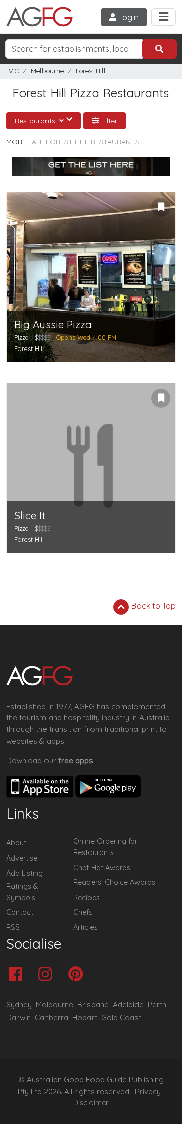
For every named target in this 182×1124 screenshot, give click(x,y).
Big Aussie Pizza (53, 324)
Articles (85, 927)
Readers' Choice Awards (114, 882)
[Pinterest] (78, 974)
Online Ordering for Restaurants (105, 847)
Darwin (18, 1017)
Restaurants (36, 120)
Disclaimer (91, 1102)
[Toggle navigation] (163, 17)
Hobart (84, 1017)
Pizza (21, 337)
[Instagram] (48, 974)
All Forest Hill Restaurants (86, 141)
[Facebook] (18, 974)
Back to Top (152, 606)
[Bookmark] (160, 207)
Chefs (83, 912)
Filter (108, 120)
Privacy (148, 1091)
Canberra (51, 1017)
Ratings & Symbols (22, 892)
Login (127, 17)
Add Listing (24, 873)
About (16, 842)
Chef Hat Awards (101, 867)
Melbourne (47, 71)
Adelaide (128, 1005)
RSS (13, 927)
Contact (19, 912)
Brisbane (93, 1005)
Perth (157, 1005)
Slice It (30, 515)
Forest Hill (91, 71)
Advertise (21, 858)
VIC (14, 71)
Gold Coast (121, 1017)
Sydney (19, 1005)
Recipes (86, 897)
